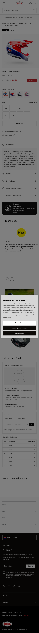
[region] (19, 316)
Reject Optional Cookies (19, 328)
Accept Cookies (19, 333)
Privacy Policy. (7, 317)
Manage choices (19, 323)
